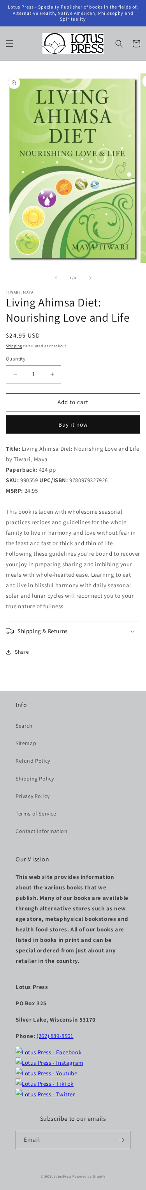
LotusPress (62, 1176)
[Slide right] (90, 277)
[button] (9, 43)
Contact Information (41, 831)
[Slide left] (56, 277)
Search (24, 725)
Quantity (15, 358)
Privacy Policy (32, 796)
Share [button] (22, 651)
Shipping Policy (35, 778)
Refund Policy (33, 760)
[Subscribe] (121, 1140)
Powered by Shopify (89, 1176)
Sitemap (26, 743)
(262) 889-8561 (55, 1036)
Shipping (14, 345)
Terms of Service (36, 813)
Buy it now (73, 424)
